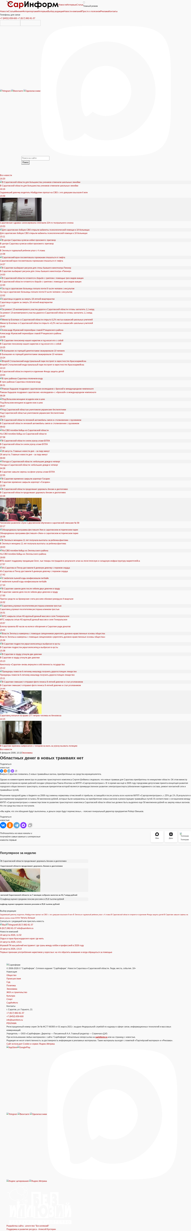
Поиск (25, 162)
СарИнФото (12, 1003)
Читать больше (28, 918)
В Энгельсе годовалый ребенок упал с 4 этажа (91, 915)
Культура (10, 996)
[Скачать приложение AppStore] (10, 23)
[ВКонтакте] (1, 770)
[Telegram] (5, 91)
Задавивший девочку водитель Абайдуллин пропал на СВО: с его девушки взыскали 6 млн (36, 915)
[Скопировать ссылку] (16, 770)
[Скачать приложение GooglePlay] (30, 23)
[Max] (106, 91)
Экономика (27, 753)
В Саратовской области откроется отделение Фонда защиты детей (137, 915)
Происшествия (13, 979)
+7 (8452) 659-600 (8, 18)
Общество (11, 975)
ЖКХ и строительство (16, 992)
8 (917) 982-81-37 (25, 925)
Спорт (9, 999)
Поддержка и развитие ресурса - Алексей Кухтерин (31, 1229)
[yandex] (17, 1181)
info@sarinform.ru (25, 928)
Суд (8, 982)
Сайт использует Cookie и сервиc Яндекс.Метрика (30, 1044)
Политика (11, 985)
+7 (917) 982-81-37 (26, 18)
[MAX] (12, 770)
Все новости (6, 175)
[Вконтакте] (17, 91)
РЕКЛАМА (11, 1023)
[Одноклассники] (32, 91)
